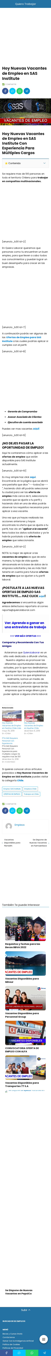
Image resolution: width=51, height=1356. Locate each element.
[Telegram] (27, 91)
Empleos (20, 824)
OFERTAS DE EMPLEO (12, 794)
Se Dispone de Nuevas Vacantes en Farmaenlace (38, 842)
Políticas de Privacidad (13, 1348)
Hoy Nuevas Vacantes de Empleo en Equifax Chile (33, 725)
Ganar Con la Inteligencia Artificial (18, 1341)
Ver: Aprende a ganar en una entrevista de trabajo (25, 625)
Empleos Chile (30, 789)
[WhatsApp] (19, 91)
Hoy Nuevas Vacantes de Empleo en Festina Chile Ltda (11, 725)
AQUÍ (42, 596)
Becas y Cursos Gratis (12, 1333)
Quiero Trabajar (25, 4)
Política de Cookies (11, 1344)
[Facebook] (5, 91)
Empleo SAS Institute (12, 789)
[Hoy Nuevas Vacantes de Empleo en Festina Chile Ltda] (12, 715)
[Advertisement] (25, 37)
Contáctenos (9, 1337)
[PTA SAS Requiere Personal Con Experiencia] (13, 750)
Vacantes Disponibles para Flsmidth (12, 842)
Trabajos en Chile (31, 794)
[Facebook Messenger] (12, 91)
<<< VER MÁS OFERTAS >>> (25, 636)
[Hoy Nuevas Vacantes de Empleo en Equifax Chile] (34, 715)
